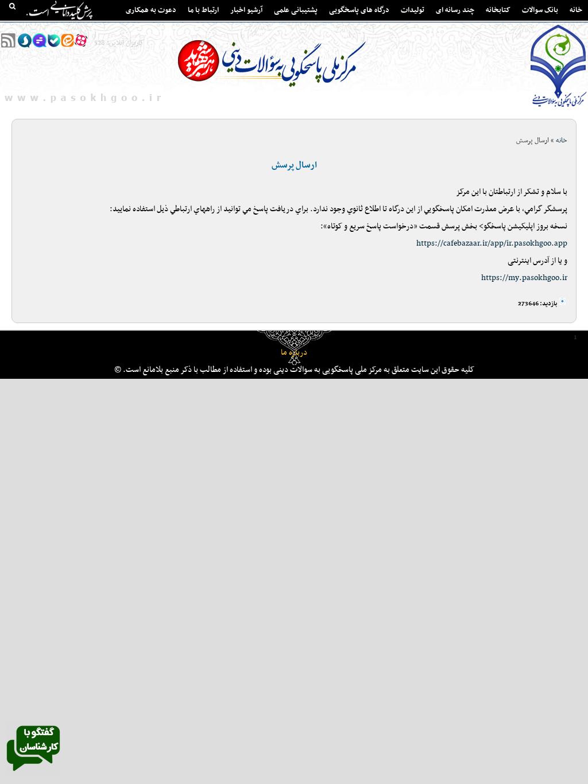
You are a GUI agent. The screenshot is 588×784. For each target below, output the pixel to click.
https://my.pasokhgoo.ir (524, 278)
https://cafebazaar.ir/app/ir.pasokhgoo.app (491, 243)
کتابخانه (498, 10)
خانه (576, 10)
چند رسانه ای (455, 10)
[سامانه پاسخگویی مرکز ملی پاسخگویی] (33, 774)
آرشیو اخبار (246, 10)
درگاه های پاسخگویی (359, 10)
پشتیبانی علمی (296, 10)
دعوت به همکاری (151, 10)
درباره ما (294, 353)
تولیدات (412, 10)
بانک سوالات (540, 10)
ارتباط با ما (203, 10)
